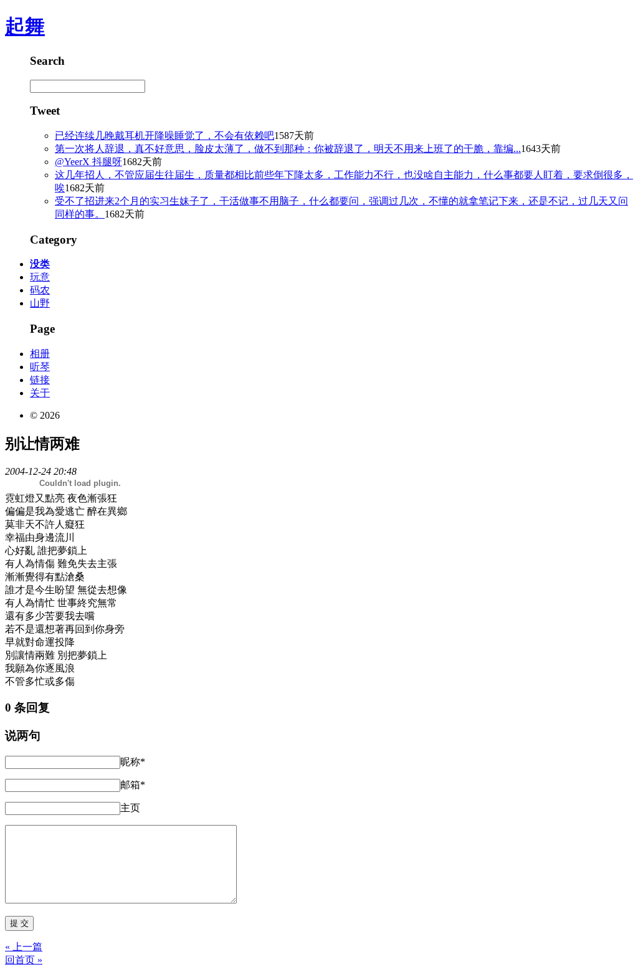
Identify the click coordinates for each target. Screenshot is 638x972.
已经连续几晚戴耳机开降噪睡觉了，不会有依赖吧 (164, 135)
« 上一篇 (23, 946)
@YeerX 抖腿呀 (88, 161)
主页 (130, 808)
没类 (40, 264)
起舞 (25, 26)
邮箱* (132, 784)
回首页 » (23, 960)
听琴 (40, 366)
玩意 (40, 277)
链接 (40, 379)
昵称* (132, 761)
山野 (40, 303)
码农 (40, 290)
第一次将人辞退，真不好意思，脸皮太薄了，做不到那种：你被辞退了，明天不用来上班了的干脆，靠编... (288, 148)
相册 (40, 353)
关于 (40, 393)
